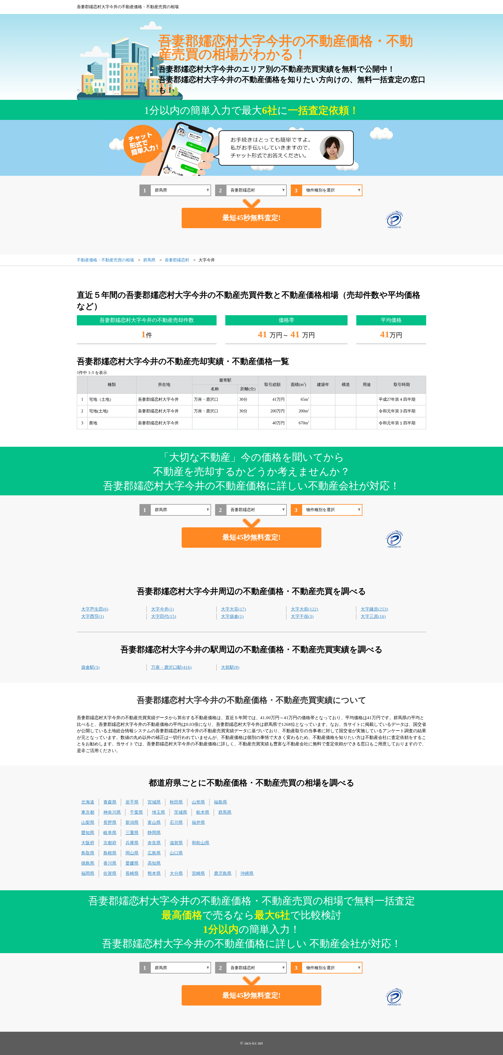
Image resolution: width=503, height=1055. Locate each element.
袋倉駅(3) (90, 667)
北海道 (87, 802)
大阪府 (87, 843)
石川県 (176, 822)
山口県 (176, 853)
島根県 (109, 853)
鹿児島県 (222, 873)
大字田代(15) (163, 616)
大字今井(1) (162, 609)
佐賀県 (109, 873)
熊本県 (154, 873)
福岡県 (87, 873)
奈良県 (154, 843)
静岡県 (154, 832)
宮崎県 (198, 873)
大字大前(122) (304, 609)
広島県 (154, 853)
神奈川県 (112, 812)
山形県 (198, 802)
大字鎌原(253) (374, 609)
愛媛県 (132, 863)
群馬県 (224, 812)
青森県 (109, 802)
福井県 (198, 822)
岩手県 (132, 802)
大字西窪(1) (92, 616)
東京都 (87, 812)
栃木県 (202, 812)
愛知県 (87, 832)
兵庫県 (132, 843)
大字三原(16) (373, 616)
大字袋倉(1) (232, 616)
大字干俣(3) (302, 616)
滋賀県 (176, 843)
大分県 (176, 873)
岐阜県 (109, 832)
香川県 (109, 863)
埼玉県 (158, 812)
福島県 (220, 802)
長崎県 (132, 873)
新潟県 (132, 822)
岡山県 (132, 853)
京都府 (109, 843)
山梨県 (87, 822)
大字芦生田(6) (94, 609)
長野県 (109, 822)
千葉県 (136, 812)
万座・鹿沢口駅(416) (171, 667)
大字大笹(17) (233, 609)
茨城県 (180, 812)
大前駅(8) (230, 667)
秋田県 (176, 802)
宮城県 (154, 802)
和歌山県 (200, 843)
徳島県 (87, 863)
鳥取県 (87, 853)
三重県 (132, 832)
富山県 (154, 822)
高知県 (154, 863)
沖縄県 (247, 873)
